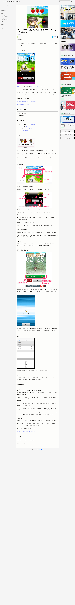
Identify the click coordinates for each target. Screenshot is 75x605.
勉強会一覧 (67, 138)
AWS (23, 3)
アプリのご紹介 (3, 9)
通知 (2, 22)
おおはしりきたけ (31, 124)
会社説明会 (46, 3)
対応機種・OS (3, 10)
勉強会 (50, 3)
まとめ (2, 28)
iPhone (19, 34)
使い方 (2, 13)
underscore (19, 86)
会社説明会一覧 (67, 134)
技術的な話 (3, 24)
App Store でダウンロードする (23, 104)
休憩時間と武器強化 (5, 19)
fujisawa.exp (25, 130)
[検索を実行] (59, 1)
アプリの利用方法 (5, 16)
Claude (26, 3)
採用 (55, 3)
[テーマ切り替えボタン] (71, 1)
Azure (39, 3)
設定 (2, 21)
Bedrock (29, 3)
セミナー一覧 (67, 131)
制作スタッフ (3, 12)
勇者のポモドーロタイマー (35, 86)
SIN (28, 97)
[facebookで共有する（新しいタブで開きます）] (55, 37)
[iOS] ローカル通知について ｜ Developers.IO (26, 431)
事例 (53, 3)
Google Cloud (34, 3)
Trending (20, 3)
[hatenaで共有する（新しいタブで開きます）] (52, 37)
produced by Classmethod (15, 1)
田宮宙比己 (30, 128)
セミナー (42, 3)
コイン (3, 18)
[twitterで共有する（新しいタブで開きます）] (57, 37)
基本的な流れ (4, 15)
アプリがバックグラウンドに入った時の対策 (8, 26)
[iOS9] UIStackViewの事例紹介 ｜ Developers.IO (26, 101)
